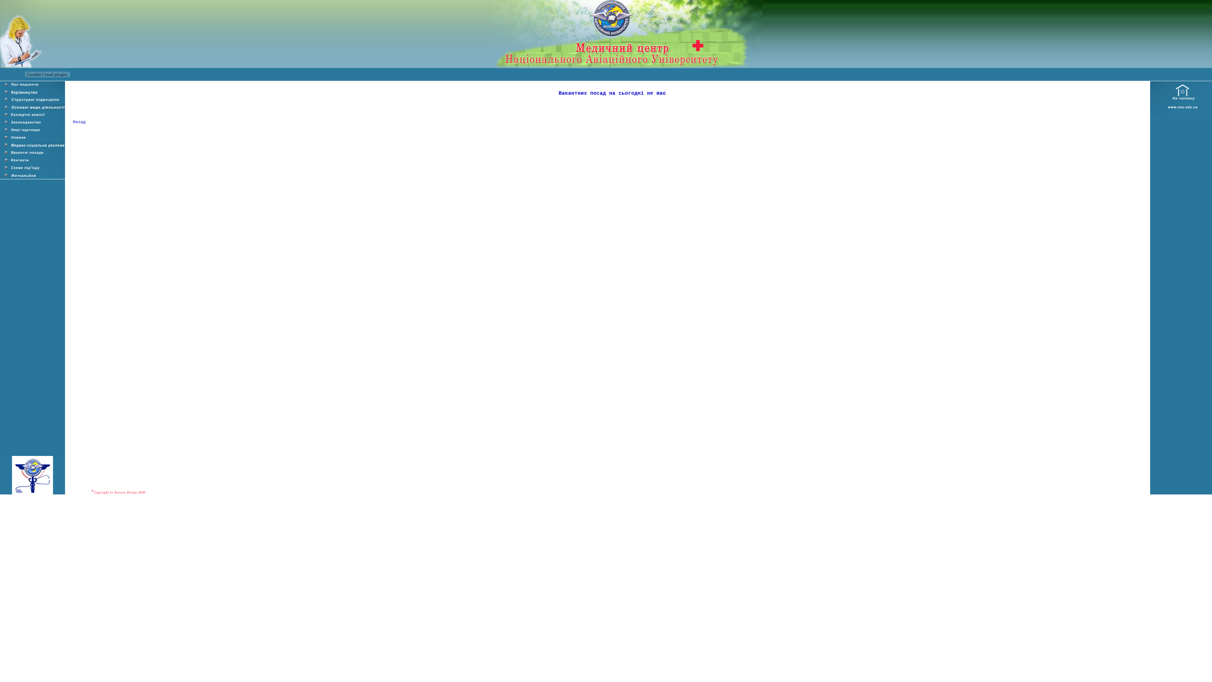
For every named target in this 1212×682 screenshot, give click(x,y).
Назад (79, 122)
